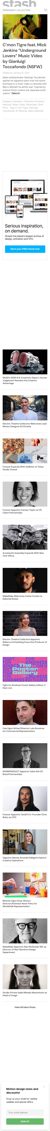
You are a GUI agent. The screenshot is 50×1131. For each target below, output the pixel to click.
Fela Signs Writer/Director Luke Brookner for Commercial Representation (23, 730)
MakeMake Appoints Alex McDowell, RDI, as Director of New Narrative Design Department (24, 949)
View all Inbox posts (25, 1007)
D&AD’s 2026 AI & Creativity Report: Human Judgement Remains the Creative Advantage (25, 380)
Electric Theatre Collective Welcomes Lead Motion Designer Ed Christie (25, 425)
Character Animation (34, 101)
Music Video (19, 104)
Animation (17, 101)
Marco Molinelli (35, 111)
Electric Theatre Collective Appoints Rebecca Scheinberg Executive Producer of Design (25, 642)
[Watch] (16, 93)
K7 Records (21, 111)
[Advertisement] (25, 146)
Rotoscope (31, 104)
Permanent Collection (16, 10)
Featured (7, 104)
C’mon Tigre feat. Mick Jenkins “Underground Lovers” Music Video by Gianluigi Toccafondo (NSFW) (24, 55)
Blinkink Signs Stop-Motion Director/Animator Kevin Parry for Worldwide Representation (20, 903)
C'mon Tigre (21, 107)
